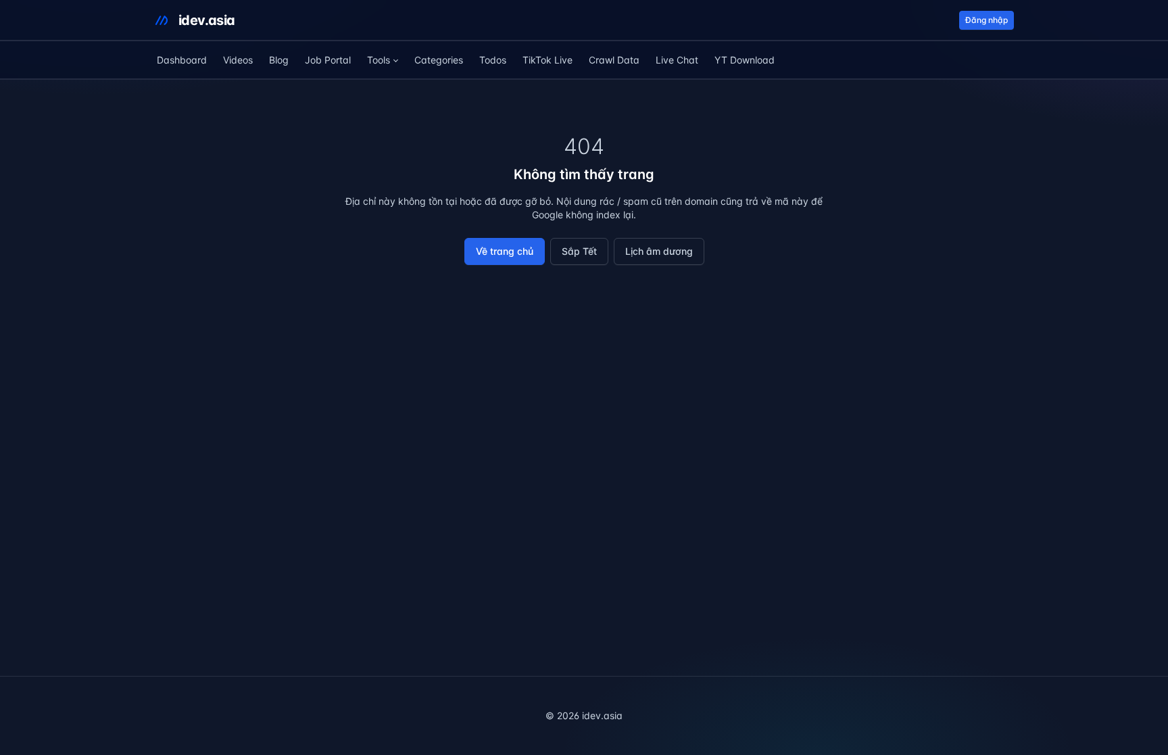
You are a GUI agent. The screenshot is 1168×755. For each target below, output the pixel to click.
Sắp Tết (579, 251)
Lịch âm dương (659, 251)
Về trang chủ (504, 251)
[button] (382, 60)
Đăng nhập (986, 20)
